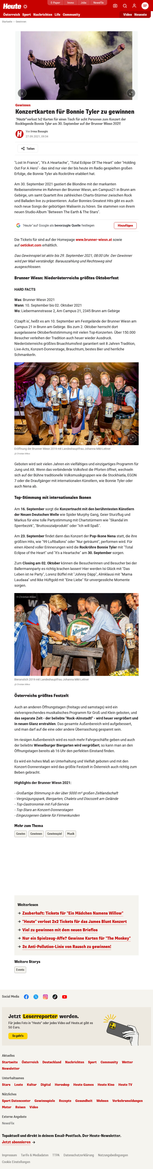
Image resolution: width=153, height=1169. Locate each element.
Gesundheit (83, 1101)
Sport (26, 15)
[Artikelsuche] (124, 5)
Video (127, 15)
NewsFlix (98, 3)
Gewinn (20, 834)
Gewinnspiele (44, 1101)
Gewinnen (21, 21)
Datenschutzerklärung (79, 1155)
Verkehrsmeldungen (127, 1101)
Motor (6, 1107)
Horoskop (62, 1085)
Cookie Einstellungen (16, 1162)
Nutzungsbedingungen (113, 1155)
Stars (6, 1085)
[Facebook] (26, 996)
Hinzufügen (125, 226)
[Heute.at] (12, 6)
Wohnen (102, 1101)
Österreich (11, 15)
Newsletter (11, 1069)
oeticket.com (30, 245)
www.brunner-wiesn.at (94, 240)
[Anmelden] (134, 5)
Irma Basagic (39, 131)
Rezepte (65, 1101)
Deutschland (51, 1062)
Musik (70, 834)
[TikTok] (55, 996)
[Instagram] (45, 996)
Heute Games (83, 1085)
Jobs (83, 3)
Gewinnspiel (54, 834)
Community (71, 15)
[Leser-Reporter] (115, 5)
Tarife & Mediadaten (34, 1155)
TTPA (56, 1155)
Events (20, 970)
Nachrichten (74, 1062)
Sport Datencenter (16, 1101)
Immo (70, 3)
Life (57, 15)
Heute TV (125, 1085)
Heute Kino (106, 1085)
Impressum (9, 1155)
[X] (35, 996)
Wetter (127, 1062)
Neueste (140, 15)
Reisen (20, 1107)
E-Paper (55, 3)
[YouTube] (64, 996)
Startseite (7, 21)
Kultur (32, 1085)
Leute (18, 1085)
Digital (46, 1085)
